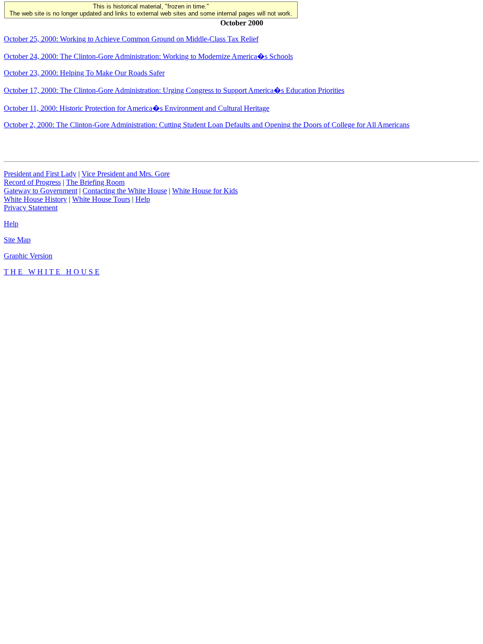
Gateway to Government (40, 191)
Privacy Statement (31, 208)
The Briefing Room (95, 182)
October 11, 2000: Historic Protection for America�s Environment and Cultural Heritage (136, 108)
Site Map (17, 240)
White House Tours (101, 199)
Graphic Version (28, 256)
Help (142, 199)
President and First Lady (40, 174)
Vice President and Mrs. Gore (126, 174)
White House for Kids (205, 191)
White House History (35, 199)
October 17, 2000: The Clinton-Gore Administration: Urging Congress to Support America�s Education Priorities (174, 90)
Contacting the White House (125, 191)
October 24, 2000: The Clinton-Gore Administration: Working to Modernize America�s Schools (148, 56)
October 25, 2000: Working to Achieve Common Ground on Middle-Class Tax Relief (131, 39)
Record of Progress (32, 182)
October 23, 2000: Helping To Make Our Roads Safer (84, 73)
